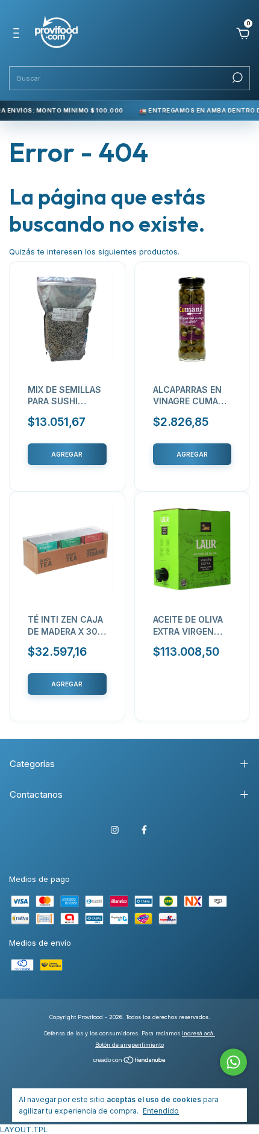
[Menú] (18, 35)
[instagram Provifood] (114, 829)
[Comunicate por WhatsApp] (233, 1062)
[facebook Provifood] (144, 829)
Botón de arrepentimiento (129, 1044)
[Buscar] (236, 77)
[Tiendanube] (129, 1061)
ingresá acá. (198, 1033)
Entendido (161, 1110)
